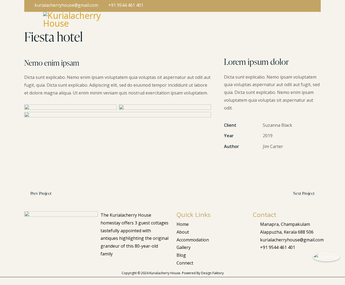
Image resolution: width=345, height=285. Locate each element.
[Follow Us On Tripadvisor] (312, 5)
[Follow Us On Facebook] (291, 5)
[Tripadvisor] (280, 260)
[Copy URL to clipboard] (264, 163)
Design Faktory (212, 273)
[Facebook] (258, 260)
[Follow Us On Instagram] (301, 5)
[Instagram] (269, 260)
